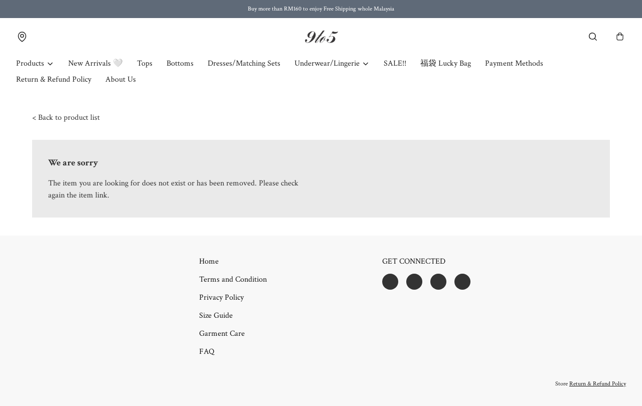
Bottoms (180, 63)
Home (209, 261)
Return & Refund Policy (53, 79)
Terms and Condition (233, 279)
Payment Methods (514, 63)
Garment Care (222, 333)
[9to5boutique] (321, 37)
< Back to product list (66, 117)
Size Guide (216, 315)
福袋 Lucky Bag (445, 63)
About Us (120, 79)
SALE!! (395, 63)
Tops (144, 63)
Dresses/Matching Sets (244, 63)
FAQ (206, 351)
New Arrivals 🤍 (95, 63)
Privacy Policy (221, 297)
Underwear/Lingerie (327, 63)
